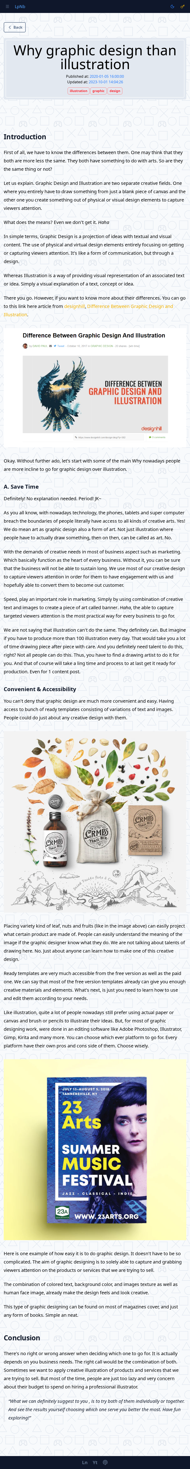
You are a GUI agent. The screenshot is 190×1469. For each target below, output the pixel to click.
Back (17, 27)
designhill (74, 306)
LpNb (20, 6)
